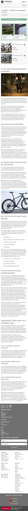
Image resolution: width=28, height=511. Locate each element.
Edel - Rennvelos (18, 453)
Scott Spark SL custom (19, 35)
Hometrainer (17, 488)
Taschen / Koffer (18, 485)
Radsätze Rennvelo (18, 476)
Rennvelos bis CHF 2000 (19, 454)
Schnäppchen (3, 466)
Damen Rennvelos (18, 456)
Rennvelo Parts (17, 480)
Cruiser (16, 469)
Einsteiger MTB (3, 457)
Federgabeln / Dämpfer (19, 477)
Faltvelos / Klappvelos (18, 468)
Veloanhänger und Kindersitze (20, 478)
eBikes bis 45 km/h (4, 476)
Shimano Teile (17, 484)
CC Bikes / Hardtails (4, 453)
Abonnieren (14, 447)
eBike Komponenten (18, 491)
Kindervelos (3, 467)
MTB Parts (17, 479)
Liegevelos (17, 467)
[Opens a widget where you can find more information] (6, 508)
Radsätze (8, 398)
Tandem (16, 465)
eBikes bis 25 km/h (4, 475)
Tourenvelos (3, 465)
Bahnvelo (16, 472)
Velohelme (17, 489)
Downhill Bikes (3, 455)
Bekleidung (17, 481)
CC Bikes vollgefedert (4, 454)
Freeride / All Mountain (5, 456)
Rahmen (16, 457)
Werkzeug (16, 487)
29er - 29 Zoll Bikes (4, 461)
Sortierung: (4, 12)
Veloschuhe (17, 490)
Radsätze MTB (17, 475)
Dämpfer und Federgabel (8, 387)
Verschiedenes (17, 486)
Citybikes (2, 464)
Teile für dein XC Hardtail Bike (9, 400)
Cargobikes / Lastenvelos (5, 469)
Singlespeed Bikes (4, 468)
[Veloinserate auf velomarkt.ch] (6, 1)
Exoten (16, 464)
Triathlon (16, 455)
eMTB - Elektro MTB (4, 477)
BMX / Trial (17, 466)
